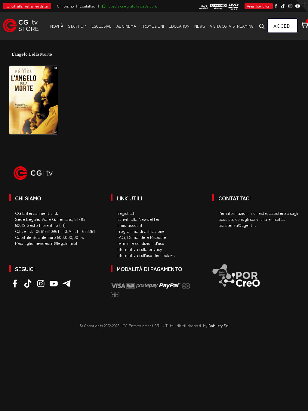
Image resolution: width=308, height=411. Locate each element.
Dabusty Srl (218, 326)
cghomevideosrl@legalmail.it (51, 243)
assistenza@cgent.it (237, 225)
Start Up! (77, 26)
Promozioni (152, 26)
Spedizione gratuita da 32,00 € (132, 5)
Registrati (126, 213)
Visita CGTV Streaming (232, 26)
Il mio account (130, 225)
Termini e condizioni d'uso (140, 243)
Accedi (282, 25)
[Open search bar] (262, 26)
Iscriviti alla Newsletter (138, 219)
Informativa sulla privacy (139, 249)
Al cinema (126, 26)
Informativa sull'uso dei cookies (145, 255)
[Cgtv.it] (20, 22)
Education (179, 26)
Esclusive (101, 26)
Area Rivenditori (258, 6)
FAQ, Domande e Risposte (141, 237)
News (199, 26)
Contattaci (88, 5)
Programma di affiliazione (141, 231)
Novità (56, 26)
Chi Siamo (65, 5)
